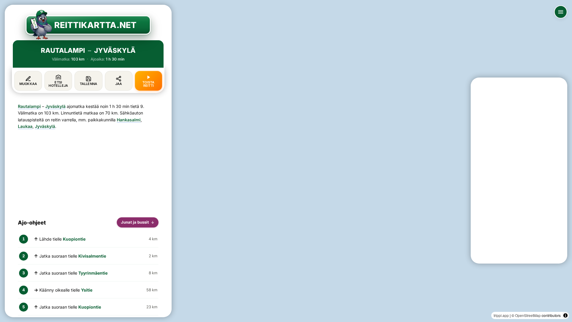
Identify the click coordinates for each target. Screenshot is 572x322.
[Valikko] (560, 11)
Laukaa (25, 126)
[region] (286, 161)
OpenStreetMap (528, 315)
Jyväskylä (55, 106)
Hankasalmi (129, 119)
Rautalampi (29, 106)
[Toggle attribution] (565, 315)
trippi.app (501, 315)
